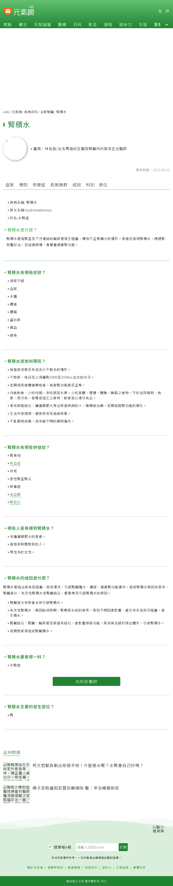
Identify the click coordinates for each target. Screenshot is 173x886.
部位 (103, 184)
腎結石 (15, 502)
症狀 (10, 184)
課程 (108, 24)
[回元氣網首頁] (24, 11)
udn (6, 112)
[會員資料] (160, 11)
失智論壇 (42, 24)
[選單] (167, 11)
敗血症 (15, 463)
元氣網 (17, 112)
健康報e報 (62, 847)
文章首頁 (122, 867)
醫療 (62, 24)
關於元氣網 (35, 867)
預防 (23, 184)
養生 (23, 24)
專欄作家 (139, 867)
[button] (166, 24)
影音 (93, 24)
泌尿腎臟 (47, 112)
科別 (90, 184)
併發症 (39, 184)
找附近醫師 (86, 681)
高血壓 (15, 494)
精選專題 (74, 867)
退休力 (125, 24)
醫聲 (158, 24)
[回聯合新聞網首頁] (8, 11)
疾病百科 (31, 112)
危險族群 (59, 184)
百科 (77, 24)
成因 (77, 184)
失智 (143, 24)
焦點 (7, 24)
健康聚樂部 (55, 867)
